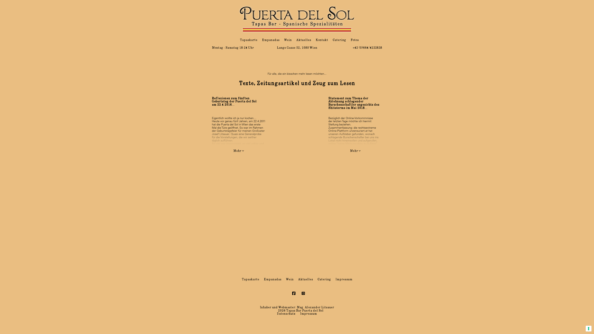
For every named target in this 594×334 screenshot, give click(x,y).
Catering (339, 40)
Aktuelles (303, 40)
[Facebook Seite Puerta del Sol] (293, 293)
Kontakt (322, 40)
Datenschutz (286, 313)
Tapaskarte (248, 40)
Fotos (355, 40)
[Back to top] (583, 324)
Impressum (344, 279)
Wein (288, 40)
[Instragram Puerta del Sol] (303, 293)
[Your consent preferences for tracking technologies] (589, 329)
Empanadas (271, 40)
